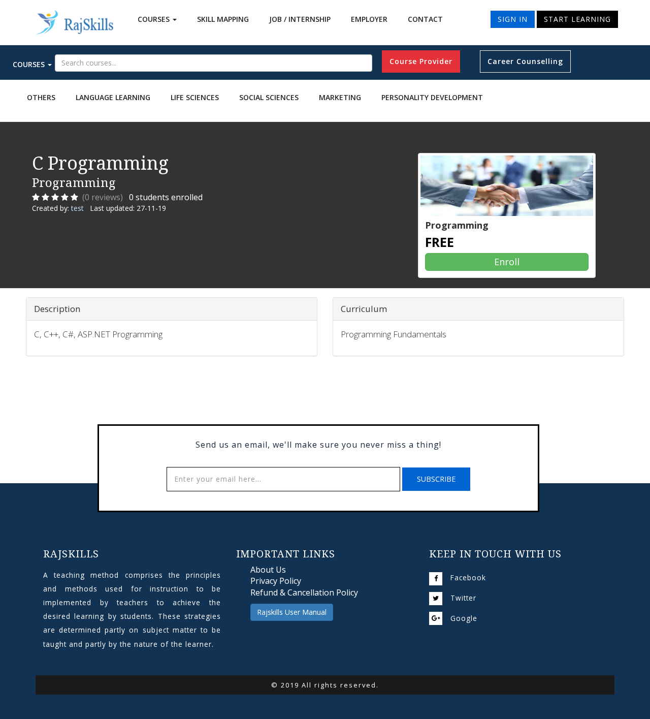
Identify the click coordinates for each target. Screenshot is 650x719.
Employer (369, 19)
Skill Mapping (223, 19)
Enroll (506, 262)
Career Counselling (525, 61)
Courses (155, 19)
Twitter (463, 598)
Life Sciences (195, 97)
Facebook (468, 577)
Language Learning (113, 97)
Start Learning (577, 19)
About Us (268, 569)
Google (463, 618)
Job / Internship (300, 19)
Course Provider (420, 61)
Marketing (340, 97)
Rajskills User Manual (292, 612)
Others (41, 97)
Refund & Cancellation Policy (304, 592)
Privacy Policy (275, 580)
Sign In (513, 19)
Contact (425, 19)
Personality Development (432, 97)
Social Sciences (269, 97)
